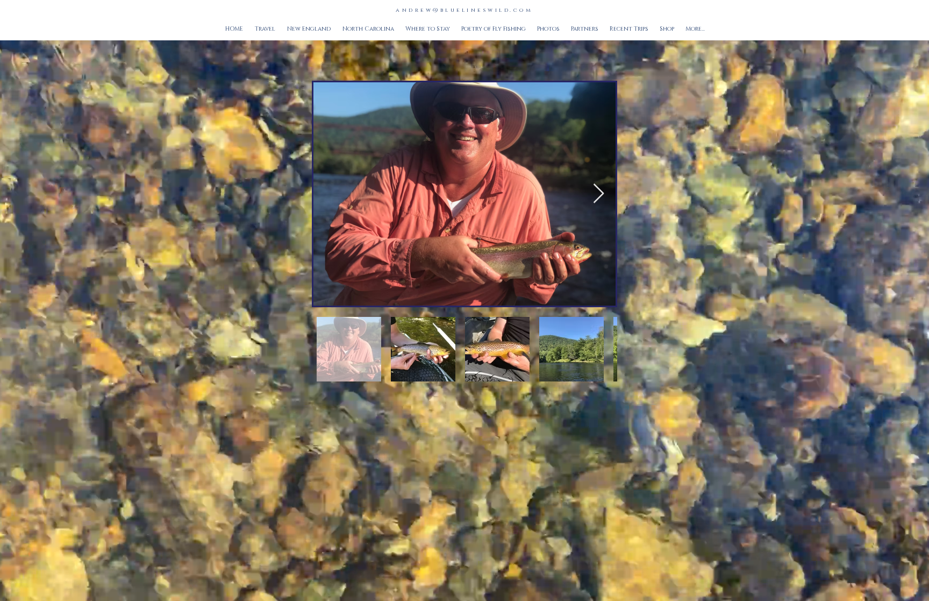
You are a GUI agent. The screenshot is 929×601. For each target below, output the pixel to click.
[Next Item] (598, 193)
